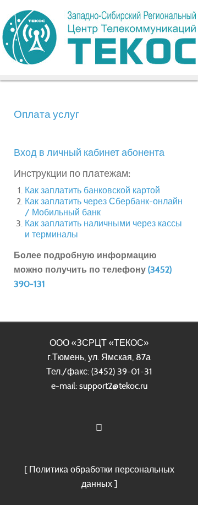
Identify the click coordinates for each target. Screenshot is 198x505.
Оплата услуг (46, 114)
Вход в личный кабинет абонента (89, 152)
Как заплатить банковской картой (92, 190)
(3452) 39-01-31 (121, 371)
